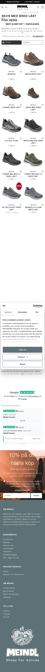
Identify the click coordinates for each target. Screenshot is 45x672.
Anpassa (21, 357)
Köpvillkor (6, 542)
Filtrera (8, 42)
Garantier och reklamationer (13, 574)
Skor (11, 12)
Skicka (36, 495)
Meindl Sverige (8, 591)
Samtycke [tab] (8, 312)
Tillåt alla (22, 350)
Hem (6, 12)
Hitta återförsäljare (10, 555)
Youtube (6, 617)
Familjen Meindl (9, 588)
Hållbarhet (7, 597)
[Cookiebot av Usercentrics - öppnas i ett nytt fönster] (32, 306)
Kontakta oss (8, 539)
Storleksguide (8, 549)
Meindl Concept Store (11, 594)
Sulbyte (6, 571)
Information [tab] (22, 312)
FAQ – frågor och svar (11, 558)
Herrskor (18, 12)
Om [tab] (36, 312)
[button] (33, 42)
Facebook (6, 611)
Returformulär (8, 546)
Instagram (7, 614)
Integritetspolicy (22, 490)
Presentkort (7, 552)
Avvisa (22, 364)
